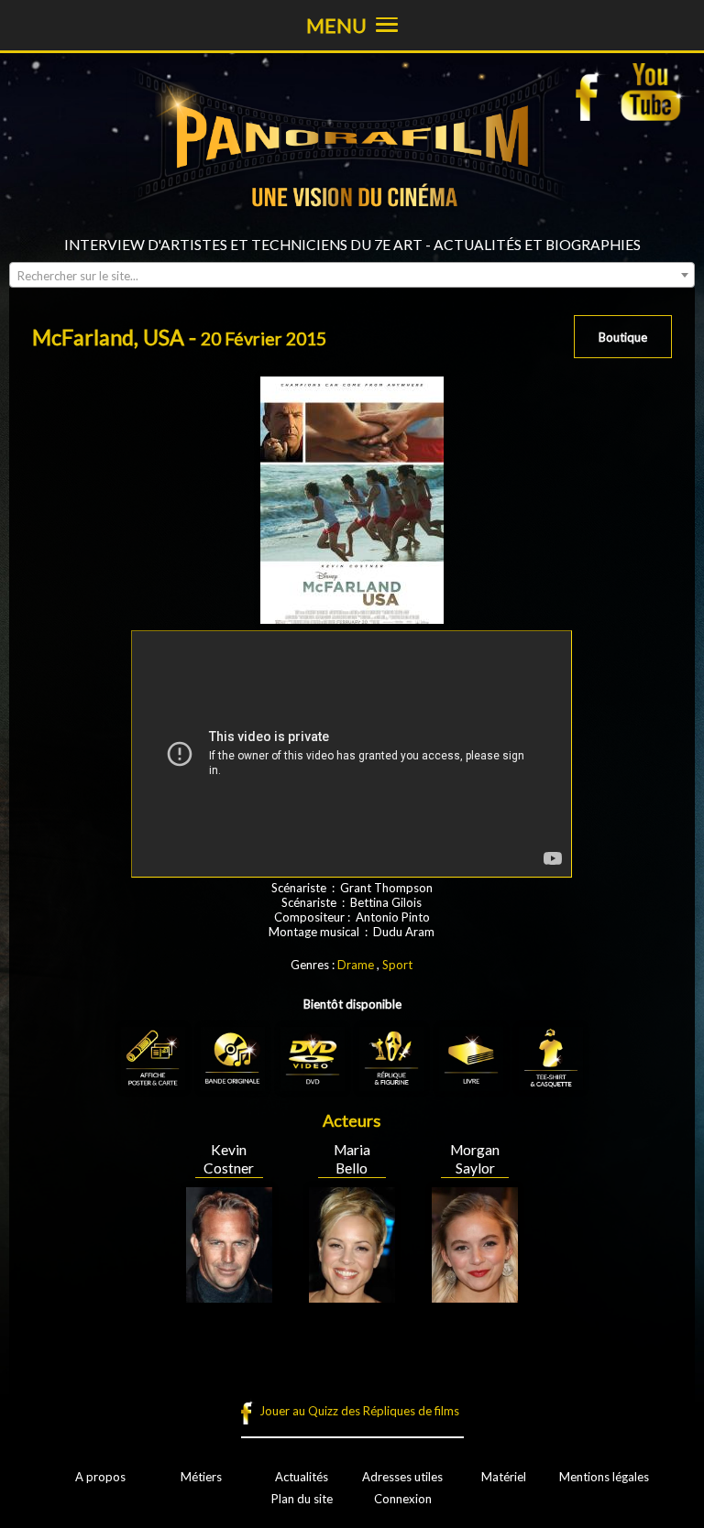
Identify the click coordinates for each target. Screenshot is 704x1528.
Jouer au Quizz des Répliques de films (359, 1410)
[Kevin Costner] (229, 1295)
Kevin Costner (229, 1158)
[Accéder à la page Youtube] (653, 91)
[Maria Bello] (352, 1295)
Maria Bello (352, 1158)
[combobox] (352, 275)
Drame (355, 964)
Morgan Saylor (475, 1158)
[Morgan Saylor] (475, 1295)
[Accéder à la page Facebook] (592, 91)
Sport (397, 964)
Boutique (623, 337)
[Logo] (352, 229)
